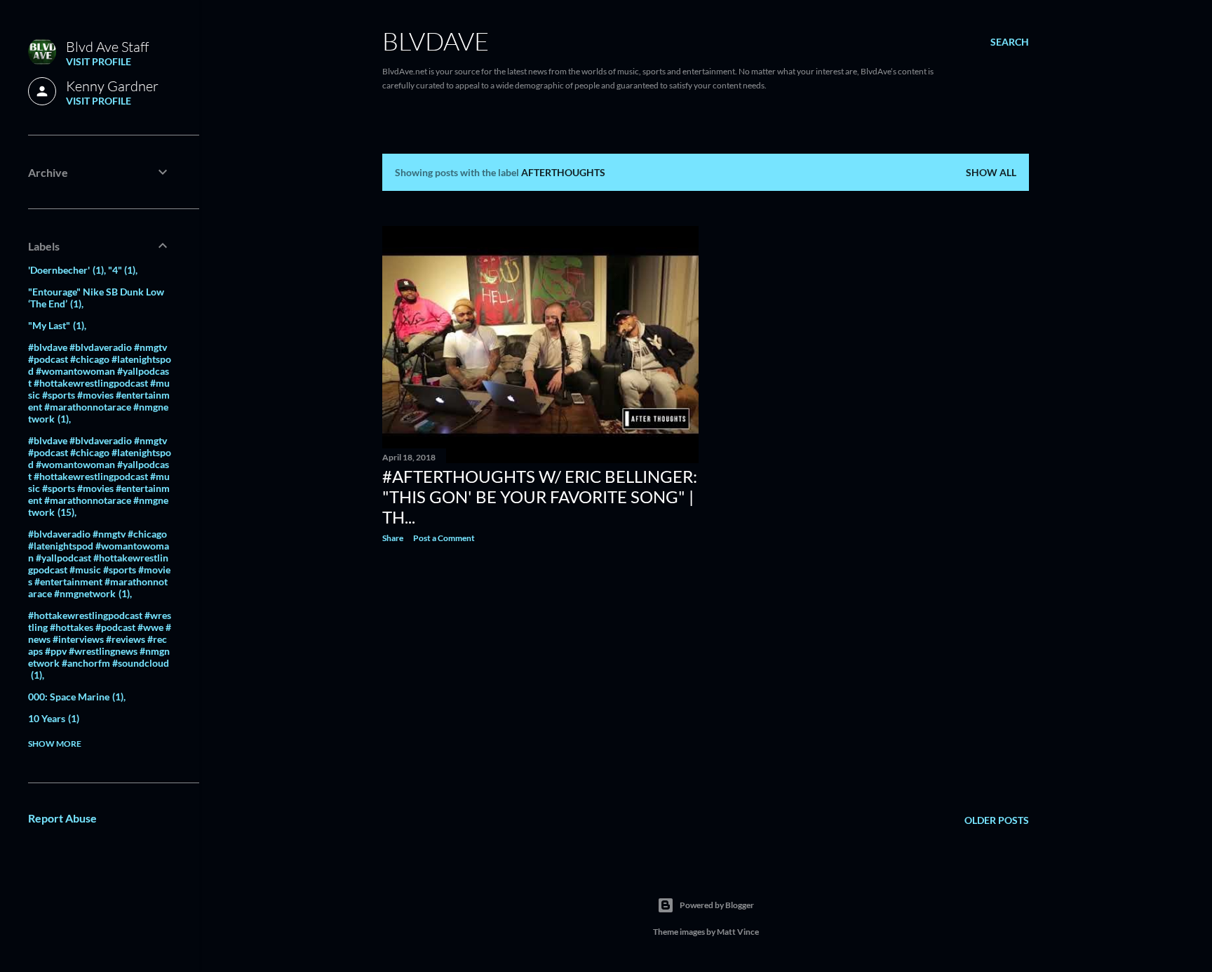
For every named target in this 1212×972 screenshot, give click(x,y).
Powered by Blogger (717, 905)
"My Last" (54, 325)
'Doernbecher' (64, 270)
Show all (991, 172)
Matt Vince (738, 931)
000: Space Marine (74, 697)
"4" (120, 270)
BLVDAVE (435, 40)
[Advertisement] (540, 676)
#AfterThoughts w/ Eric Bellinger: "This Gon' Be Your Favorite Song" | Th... (539, 496)
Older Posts (996, 820)
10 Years (52, 718)
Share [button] (392, 538)
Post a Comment (444, 538)
